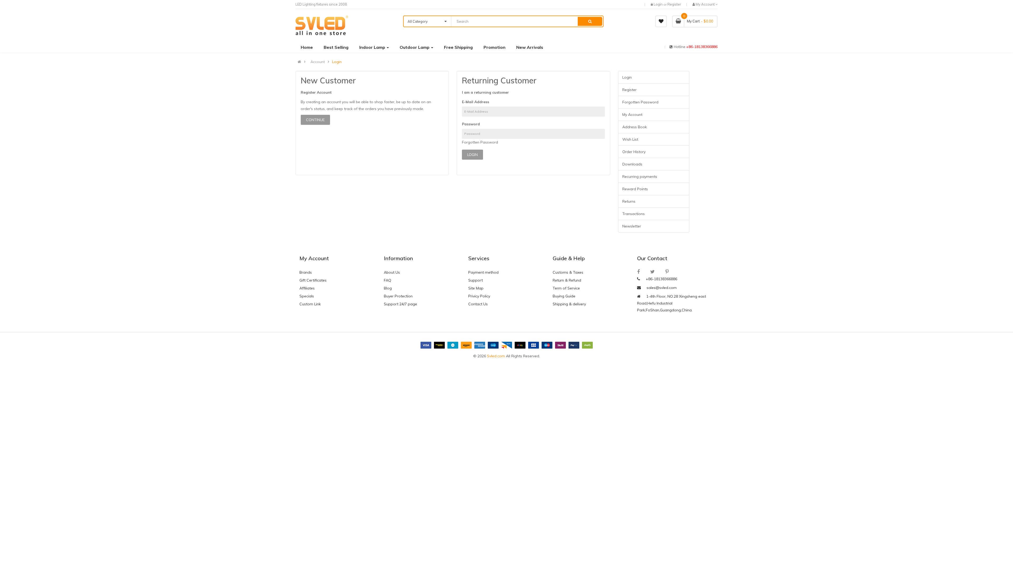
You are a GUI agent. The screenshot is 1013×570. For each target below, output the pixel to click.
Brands (305, 272)
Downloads (632, 164)
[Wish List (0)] (661, 21)
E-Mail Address (475, 101)
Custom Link (310, 304)
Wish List (630, 139)
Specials (306, 296)
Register (674, 4)
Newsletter (631, 226)
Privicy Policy (479, 296)
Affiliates (307, 288)
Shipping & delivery (569, 304)
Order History (634, 151)
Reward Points (635, 189)
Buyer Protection (398, 296)
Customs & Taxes (568, 272)
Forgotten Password (480, 142)
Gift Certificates (313, 280)
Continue (315, 119)
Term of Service (566, 288)
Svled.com (496, 356)
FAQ (387, 280)
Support (475, 280)
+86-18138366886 (702, 46)
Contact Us (478, 304)
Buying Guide (564, 296)
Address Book (634, 127)
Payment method (483, 272)
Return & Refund (567, 280)
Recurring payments (639, 176)
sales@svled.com (662, 287)
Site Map (476, 288)
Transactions (633, 213)
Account (317, 62)
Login (658, 4)
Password (471, 124)
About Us (392, 272)
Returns (628, 201)
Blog (388, 288)
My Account (632, 114)
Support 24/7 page (400, 304)
